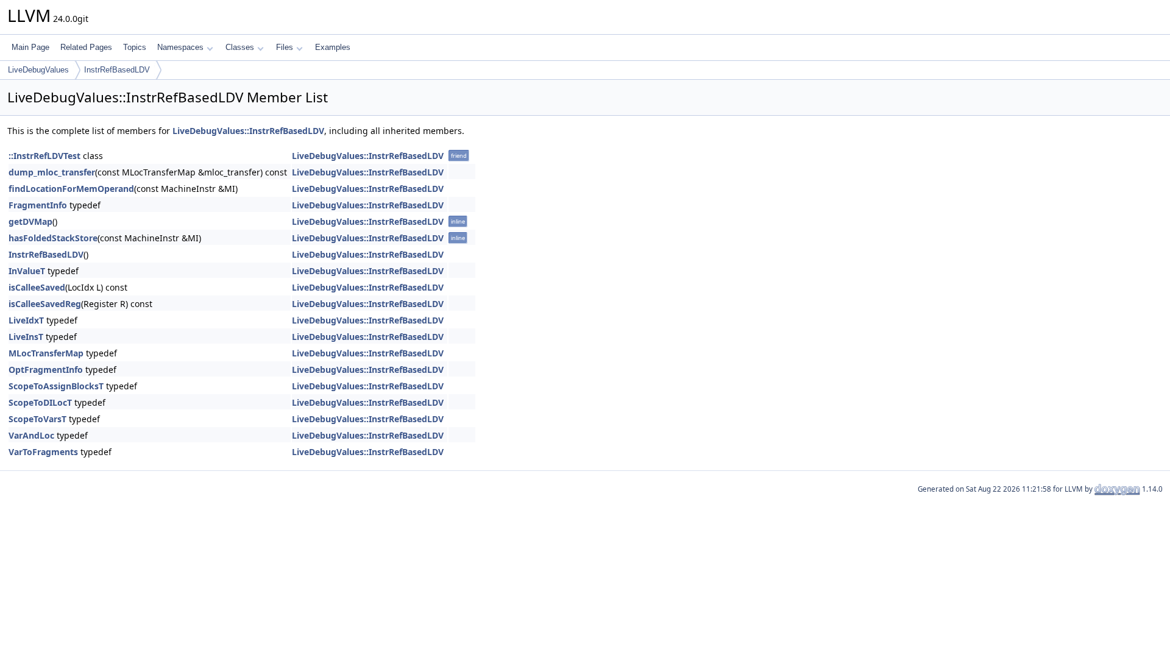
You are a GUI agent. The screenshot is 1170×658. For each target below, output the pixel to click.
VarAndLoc (31, 435)
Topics (134, 47)
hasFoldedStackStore (53, 238)
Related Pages (86, 47)
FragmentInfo (38, 205)
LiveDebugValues (38, 69)
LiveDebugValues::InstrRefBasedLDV (248, 130)
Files (284, 47)
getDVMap (30, 221)
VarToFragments (43, 452)
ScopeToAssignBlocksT (56, 386)
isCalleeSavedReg (45, 304)
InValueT (27, 271)
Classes (239, 47)
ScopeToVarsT (37, 419)
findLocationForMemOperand (71, 188)
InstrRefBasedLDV (117, 69)
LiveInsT (26, 336)
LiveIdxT (26, 320)
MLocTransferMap (46, 353)
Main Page (30, 47)
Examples (332, 47)
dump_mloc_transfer (52, 172)
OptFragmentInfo (46, 369)
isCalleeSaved (37, 287)
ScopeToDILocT (40, 402)
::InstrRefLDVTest (44, 155)
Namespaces (180, 47)
